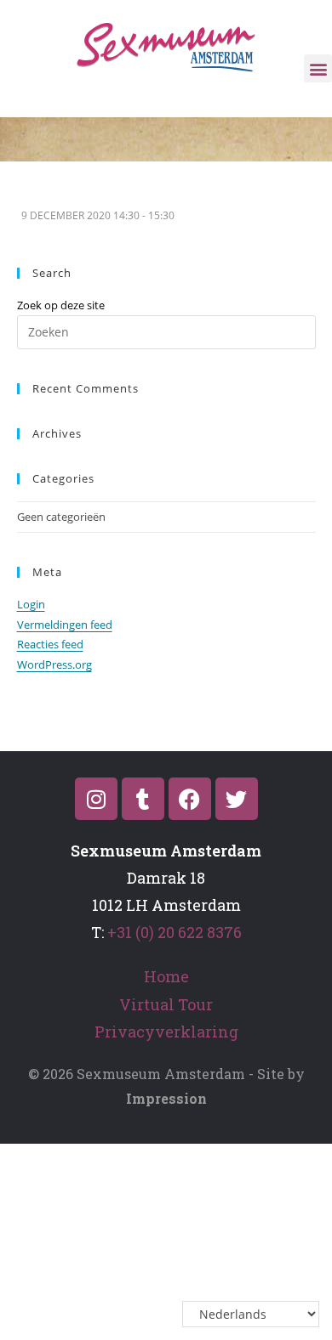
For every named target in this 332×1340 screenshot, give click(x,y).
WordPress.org (54, 664)
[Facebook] (190, 798)
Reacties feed (50, 644)
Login (31, 604)
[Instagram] (96, 798)
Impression (166, 1098)
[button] (318, 68)
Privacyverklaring (166, 1031)
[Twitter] (236, 798)
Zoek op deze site (61, 305)
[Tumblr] (143, 798)
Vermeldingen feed (64, 624)
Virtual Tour (166, 1004)
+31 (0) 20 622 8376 (174, 932)
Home (166, 976)
